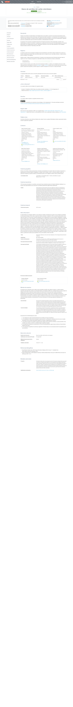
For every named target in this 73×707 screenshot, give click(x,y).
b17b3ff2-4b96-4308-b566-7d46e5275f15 (52, 110)
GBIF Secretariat (63, 112)
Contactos (8, 46)
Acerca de (39, 1)
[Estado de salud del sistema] (63, 2)
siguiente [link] (64, 79)
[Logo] (2, 2)
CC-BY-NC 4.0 (52, 25)
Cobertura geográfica (10, 48)
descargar (23, 23)
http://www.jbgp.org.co (25, 143)
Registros (8, 34)
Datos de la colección (10, 57)
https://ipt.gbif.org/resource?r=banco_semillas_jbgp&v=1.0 (40, 90)
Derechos (8, 40)
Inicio (32, 1)
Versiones (8, 36)
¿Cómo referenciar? (10, 38)
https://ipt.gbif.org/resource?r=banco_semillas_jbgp (45, 370)
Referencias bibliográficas (11, 59)
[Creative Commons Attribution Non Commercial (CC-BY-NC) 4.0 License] (23, 101)
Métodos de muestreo (10, 55)
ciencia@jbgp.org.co (24, 142)
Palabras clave (9, 44)
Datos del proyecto (10, 53)
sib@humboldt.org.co (56, 160)
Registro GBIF (9, 42)
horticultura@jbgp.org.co (25, 161)
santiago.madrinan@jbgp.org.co (42, 141)
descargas (39, 65)
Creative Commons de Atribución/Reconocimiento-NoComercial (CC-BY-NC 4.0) (35, 103)
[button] (65, 2)
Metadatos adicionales (11, 61)
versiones (46, 65)
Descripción (9, 32)
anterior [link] (58, 79)
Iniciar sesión (69, 1)
